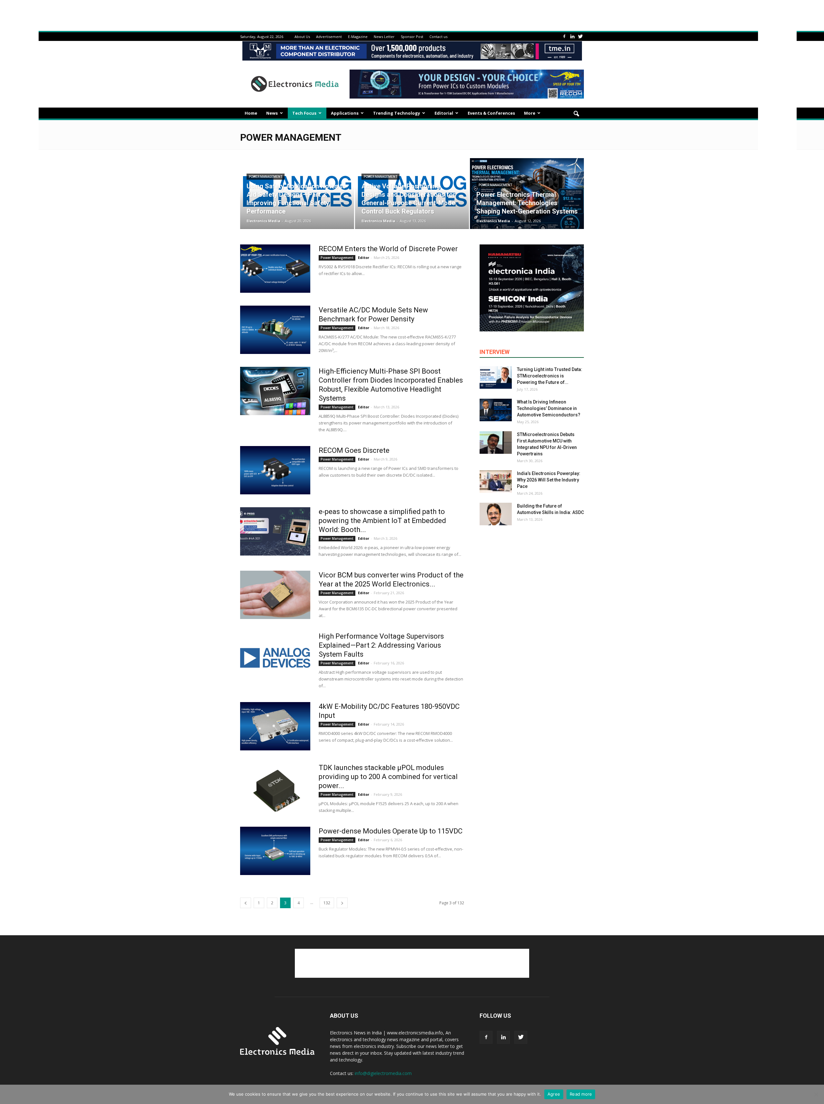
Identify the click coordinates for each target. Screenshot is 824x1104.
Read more (581, 1094)
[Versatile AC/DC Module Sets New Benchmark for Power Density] (275, 330)
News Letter (384, 36)
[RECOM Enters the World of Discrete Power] (275, 268)
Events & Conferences (491, 113)
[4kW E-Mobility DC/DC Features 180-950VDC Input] (275, 726)
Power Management (265, 176)
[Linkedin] (572, 36)
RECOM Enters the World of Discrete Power (388, 249)
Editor (363, 257)
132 (326, 903)
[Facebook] (564, 36)
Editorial (444, 113)
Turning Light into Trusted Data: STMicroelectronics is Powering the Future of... (549, 376)
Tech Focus (304, 113)
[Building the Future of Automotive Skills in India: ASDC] (496, 514)
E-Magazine (358, 36)
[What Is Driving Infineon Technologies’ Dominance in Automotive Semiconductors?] (496, 410)
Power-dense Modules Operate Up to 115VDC (391, 831)
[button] (576, 114)
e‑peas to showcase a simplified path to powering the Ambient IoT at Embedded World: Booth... (382, 521)
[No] (816, 1094)
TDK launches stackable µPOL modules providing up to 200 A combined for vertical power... (388, 777)
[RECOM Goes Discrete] (275, 470)
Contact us (438, 36)
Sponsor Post (412, 36)
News (272, 113)
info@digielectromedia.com (383, 1073)
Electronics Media (263, 220)
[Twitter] (580, 36)
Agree (554, 1094)
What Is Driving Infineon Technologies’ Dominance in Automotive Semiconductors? (548, 408)
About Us (302, 36)
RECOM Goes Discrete (354, 450)
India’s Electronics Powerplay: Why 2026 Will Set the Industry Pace (548, 480)
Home (251, 113)
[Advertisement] (412, 963)
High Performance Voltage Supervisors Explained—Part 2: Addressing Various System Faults (381, 645)
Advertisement (329, 36)
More (529, 113)
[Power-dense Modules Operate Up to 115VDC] (275, 851)
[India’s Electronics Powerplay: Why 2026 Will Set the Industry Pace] (496, 481)
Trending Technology (396, 113)
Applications (345, 113)
